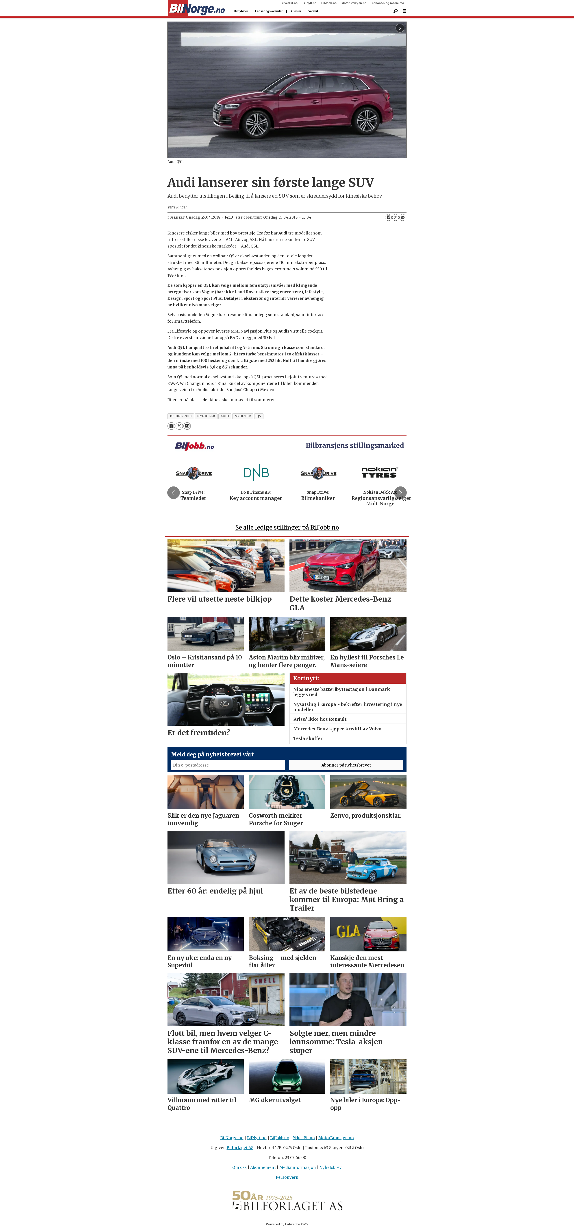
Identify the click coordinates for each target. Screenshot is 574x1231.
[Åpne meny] (404, 11)
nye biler (206, 416)
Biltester (295, 11)
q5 (259, 416)
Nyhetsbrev (331, 1167)
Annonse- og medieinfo (388, 3)
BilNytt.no (309, 3)
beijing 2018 (181, 416)
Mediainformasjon (297, 1167)
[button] (173, 492)
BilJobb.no (329, 3)
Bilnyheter (241, 11)
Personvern (287, 1177)
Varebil (313, 11)
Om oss (239, 1167)
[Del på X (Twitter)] (395, 217)
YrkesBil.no (289, 3)
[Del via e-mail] (402, 217)
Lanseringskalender (269, 11)
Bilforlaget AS (240, 1147)
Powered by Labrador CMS (287, 1224)
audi (225, 416)
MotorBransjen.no (353, 3)
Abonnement (263, 1167)
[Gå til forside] (196, 8)
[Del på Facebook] (388, 217)
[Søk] (395, 11)
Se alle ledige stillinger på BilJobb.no (287, 527)
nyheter (243, 416)
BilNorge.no (232, 1137)
